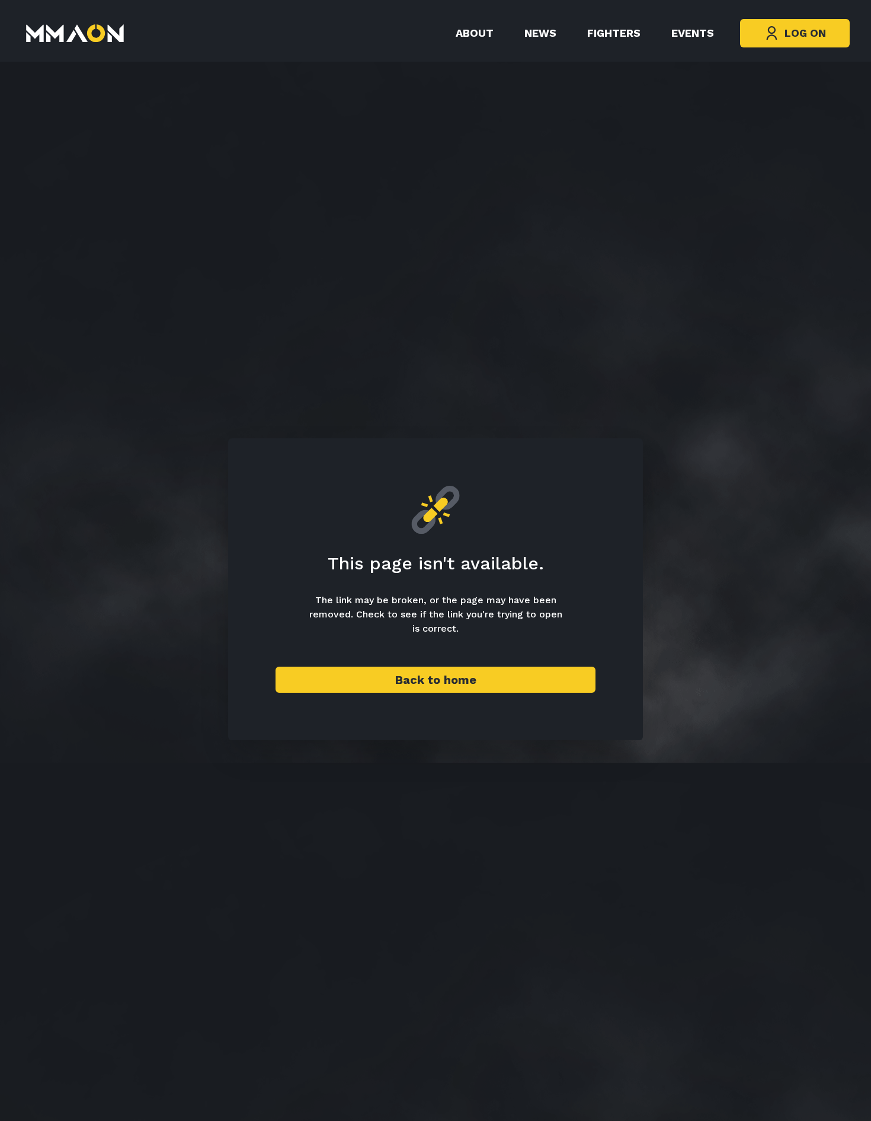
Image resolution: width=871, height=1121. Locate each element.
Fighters (614, 33)
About (475, 33)
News (540, 33)
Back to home (435, 680)
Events (692, 33)
